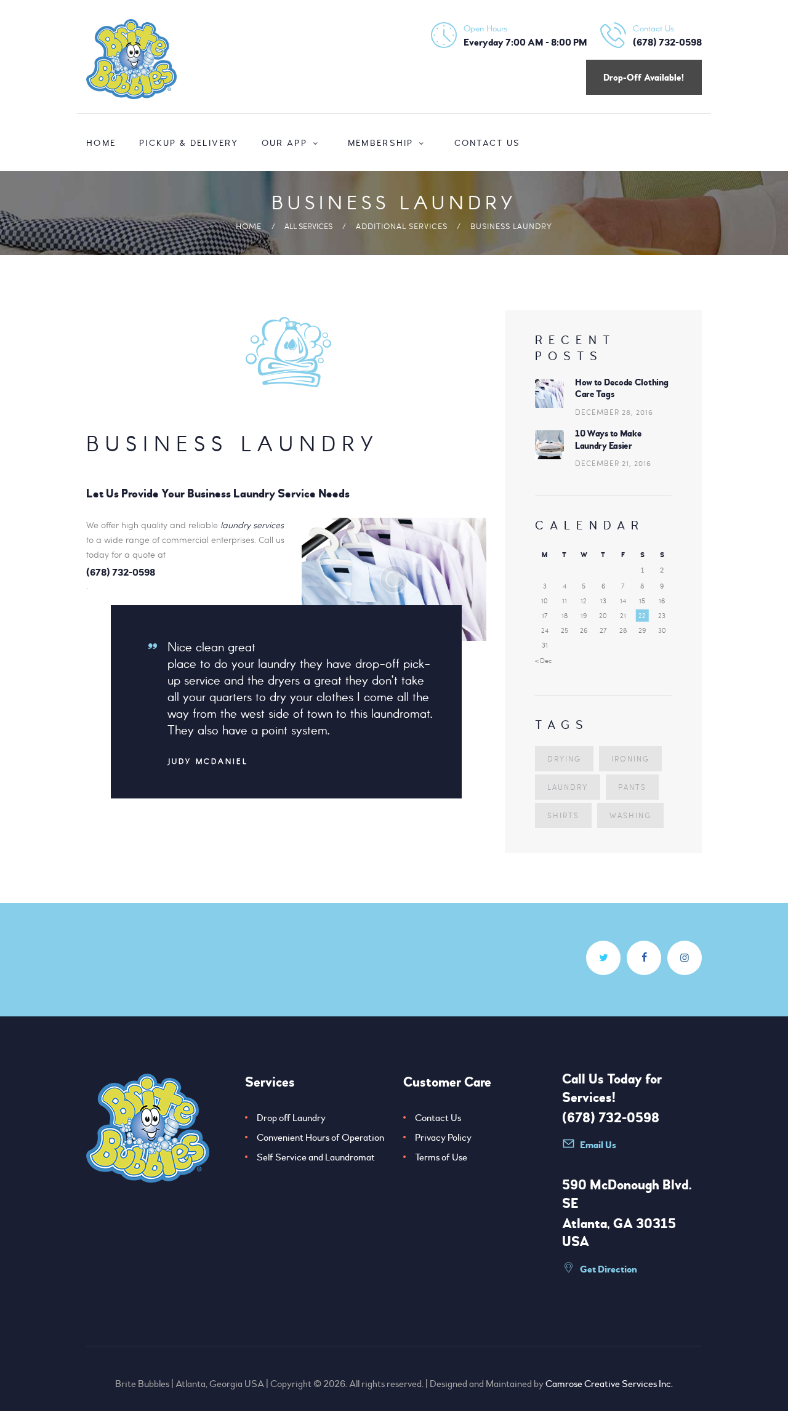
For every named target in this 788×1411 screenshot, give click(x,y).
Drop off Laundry (291, 1118)
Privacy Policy (443, 1138)
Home (249, 225)
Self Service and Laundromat (316, 1157)
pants (632, 787)
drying (564, 758)
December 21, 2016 (613, 463)
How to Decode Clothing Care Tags (621, 389)
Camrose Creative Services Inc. (609, 1384)
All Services (308, 225)
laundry (567, 787)
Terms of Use (441, 1157)
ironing (630, 758)
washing (630, 815)
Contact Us (438, 1118)
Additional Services (402, 225)
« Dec (543, 660)
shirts (563, 815)
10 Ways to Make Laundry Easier (608, 440)
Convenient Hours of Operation (320, 1138)
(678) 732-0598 (610, 1118)
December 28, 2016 (614, 412)
